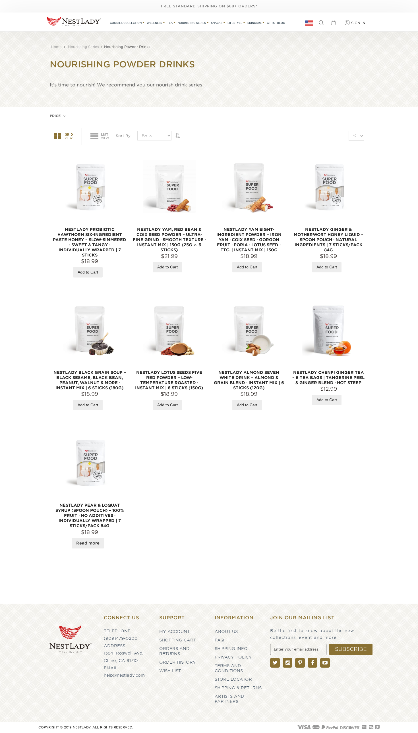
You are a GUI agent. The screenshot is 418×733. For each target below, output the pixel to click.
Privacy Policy (233, 657)
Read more (88, 543)
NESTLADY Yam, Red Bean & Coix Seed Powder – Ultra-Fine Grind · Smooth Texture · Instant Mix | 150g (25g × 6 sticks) (169, 239)
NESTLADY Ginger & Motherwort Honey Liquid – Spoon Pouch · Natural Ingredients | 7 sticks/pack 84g (328, 239)
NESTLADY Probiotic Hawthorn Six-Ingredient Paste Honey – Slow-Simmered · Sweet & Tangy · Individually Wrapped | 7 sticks (89, 242)
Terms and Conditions (229, 668)
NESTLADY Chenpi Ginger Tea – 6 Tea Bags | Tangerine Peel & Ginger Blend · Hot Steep (328, 377)
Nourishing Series (84, 47)
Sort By (123, 136)
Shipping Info (231, 648)
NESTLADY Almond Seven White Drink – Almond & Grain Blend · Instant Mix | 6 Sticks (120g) (249, 380)
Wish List (170, 670)
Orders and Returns (174, 651)
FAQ (219, 640)
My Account (174, 631)
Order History (177, 662)
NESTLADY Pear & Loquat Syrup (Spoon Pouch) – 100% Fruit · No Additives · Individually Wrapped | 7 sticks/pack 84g (89, 515)
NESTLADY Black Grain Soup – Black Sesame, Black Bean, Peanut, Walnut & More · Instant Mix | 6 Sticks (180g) (89, 380)
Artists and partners (229, 699)
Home (57, 47)
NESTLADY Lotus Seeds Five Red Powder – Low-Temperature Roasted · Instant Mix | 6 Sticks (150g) (169, 380)
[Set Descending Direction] (177, 135)
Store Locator (233, 679)
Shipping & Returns (238, 688)
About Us (226, 631)
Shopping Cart (177, 640)
